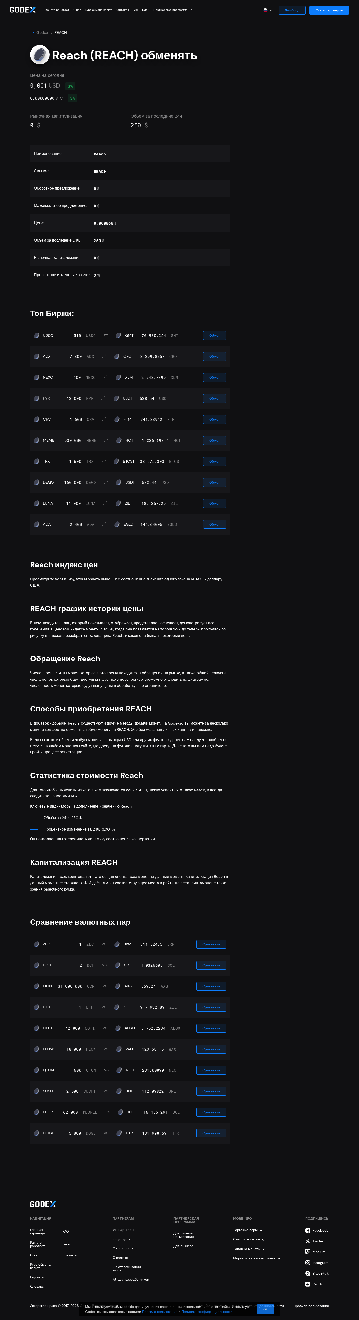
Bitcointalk (321, 1273)
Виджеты (37, 1277)
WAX (130, 1049)
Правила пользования (160, 1312)
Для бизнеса (183, 1246)
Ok (265, 1309)
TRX (46, 461)
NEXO (48, 377)
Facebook (320, 1230)
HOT (129, 440)
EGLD (128, 524)
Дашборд (292, 10)
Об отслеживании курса (127, 1268)
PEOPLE (50, 1112)
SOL (127, 965)
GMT (129, 335)
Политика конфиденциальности (206, 1312)
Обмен (214, 335)
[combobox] (172, 9)
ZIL (127, 503)
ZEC (46, 944)
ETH (46, 1007)
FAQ (135, 10)
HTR (129, 1133)
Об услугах (121, 1239)
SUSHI (48, 1091)
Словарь (37, 1286)
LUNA (48, 503)
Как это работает (57, 10)
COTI (47, 1028)
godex (42, 32)
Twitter (318, 1241)
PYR (46, 398)
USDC (48, 335)
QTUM (48, 1070)
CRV (47, 419)
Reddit (318, 1284)
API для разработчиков (131, 1279)
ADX (47, 356)
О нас (77, 10)
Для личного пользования (183, 1234)
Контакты (122, 10)
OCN (47, 986)
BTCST (129, 461)
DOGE (48, 1133)
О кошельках (123, 1248)
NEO (130, 1070)
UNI (129, 1091)
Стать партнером (329, 10)
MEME (48, 440)
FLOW (48, 1049)
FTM (127, 419)
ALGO (130, 1028)
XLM (129, 377)
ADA (47, 524)
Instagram (320, 1262)
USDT (127, 398)
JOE (131, 1112)
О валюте (120, 1257)
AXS (128, 986)
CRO (127, 356)
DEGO (48, 482)
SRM (127, 944)
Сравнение (211, 944)
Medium (319, 1252)
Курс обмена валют (98, 10)
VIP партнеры (123, 1229)
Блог (145, 10)
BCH (47, 965)
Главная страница (37, 1231)
